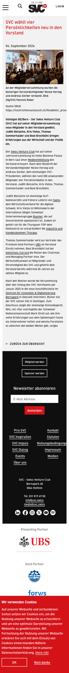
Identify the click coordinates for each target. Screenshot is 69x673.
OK (14, 662)
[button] (5, 8)
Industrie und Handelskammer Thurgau (34, 230)
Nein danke (42, 662)
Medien (53, 456)
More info (42, 652)
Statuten (53, 436)
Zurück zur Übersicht (27, 344)
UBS (38, 244)
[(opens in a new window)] (34, 542)
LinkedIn (17, 512)
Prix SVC (20, 430)
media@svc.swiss (34, 504)
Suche (19, 6)
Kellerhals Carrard (17, 252)
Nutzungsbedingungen (53, 443)
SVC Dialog (20, 449)
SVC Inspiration (20, 436)
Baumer (38, 216)
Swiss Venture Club (22, 151)
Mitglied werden (34, 362)
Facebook (25, 512)
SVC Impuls (20, 443)
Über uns (20, 462)
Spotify (53, 512)
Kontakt (53, 430)
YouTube (46, 512)
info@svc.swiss (34, 500)
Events (20, 456)
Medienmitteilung (38, 159)
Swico (56, 200)
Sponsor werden (34, 373)
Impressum (53, 449)
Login (60, 6)
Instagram (32, 512)
